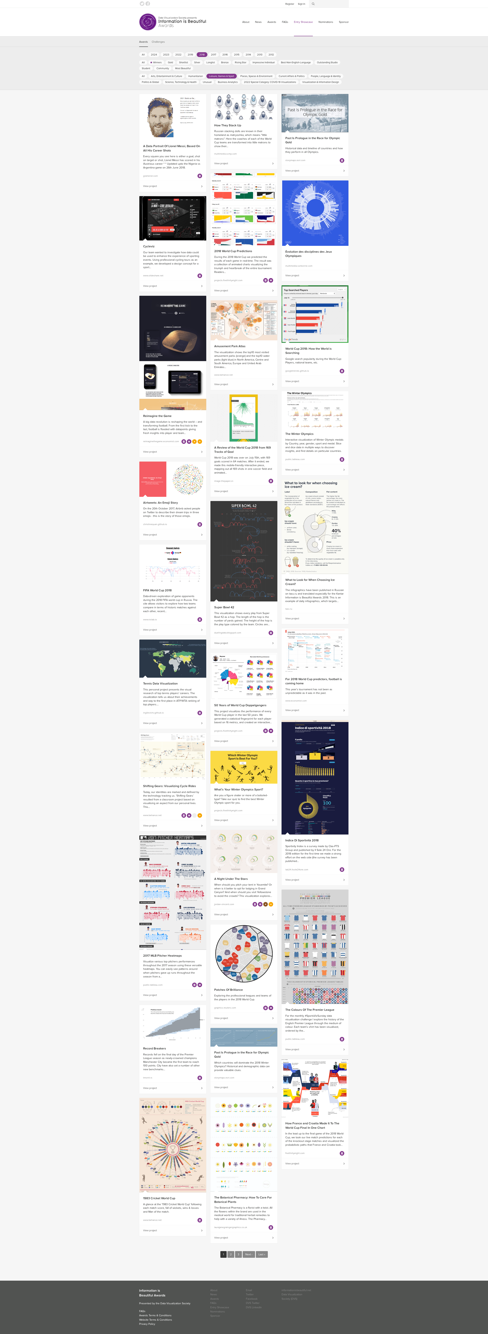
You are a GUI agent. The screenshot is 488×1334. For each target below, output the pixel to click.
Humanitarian (195, 76)
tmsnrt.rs (147, 1077)
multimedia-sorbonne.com (298, 266)
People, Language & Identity (326, 76)
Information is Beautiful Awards (173, 21)
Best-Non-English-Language (296, 62)
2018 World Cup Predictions (233, 251)
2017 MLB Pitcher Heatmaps (162, 956)
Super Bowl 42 (224, 607)
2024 (154, 54)
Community (163, 68)
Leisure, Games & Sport (221, 76)
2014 (248, 54)
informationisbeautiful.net (296, 1290)
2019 (190, 54)
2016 (225, 54)
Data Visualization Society (175, 1303)
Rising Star (240, 62)
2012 (271, 54)
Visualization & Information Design (320, 82)
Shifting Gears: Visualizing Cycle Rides (169, 786)
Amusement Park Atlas (230, 346)
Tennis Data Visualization (160, 683)
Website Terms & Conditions (155, 1319)
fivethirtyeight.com (295, 1153)
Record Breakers (154, 1048)
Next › (248, 1254)
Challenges (158, 41)
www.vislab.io (150, 619)
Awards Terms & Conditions (155, 1315)
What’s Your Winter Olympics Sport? (238, 789)
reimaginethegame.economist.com (161, 441)
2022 (178, 54)
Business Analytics (228, 82)
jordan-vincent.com (224, 904)
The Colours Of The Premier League (309, 1010)
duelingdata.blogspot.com (227, 632)
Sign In (301, 4)
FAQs (285, 22)
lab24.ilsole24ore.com (296, 869)
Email (249, 1290)
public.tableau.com (295, 459)
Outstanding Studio (327, 62)
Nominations (326, 22)
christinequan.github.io (155, 524)
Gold (170, 62)
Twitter (142, 3)
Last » (261, 1254)
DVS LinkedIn (254, 1307)
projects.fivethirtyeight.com (228, 280)
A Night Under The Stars (231, 879)
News (258, 22)
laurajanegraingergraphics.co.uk (230, 1227)
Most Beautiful (183, 68)
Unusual (207, 82)
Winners (157, 62)
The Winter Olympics (299, 434)
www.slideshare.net (153, 275)
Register (289, 4)
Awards (271, 22)
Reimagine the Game (157, 416)
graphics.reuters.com (225, 1007)
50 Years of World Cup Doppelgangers (240, 705)
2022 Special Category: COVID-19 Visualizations (270, 82)
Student (146, 68)
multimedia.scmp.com (225, 153)
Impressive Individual (264, 62)
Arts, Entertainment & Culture (166, 76)
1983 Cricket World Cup (159, 1198)
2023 (166, 54)
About (245, 22)
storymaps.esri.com (295, 160)
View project (150, 186)
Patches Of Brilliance (228, 990)
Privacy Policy (147, 1324)
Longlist (210, 62)
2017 (213, 54)
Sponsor (344, 22)
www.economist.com (296, 700)
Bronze (225, 62)
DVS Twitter (253, 1303)
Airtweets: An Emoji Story (160, 503)
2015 (236, 54)
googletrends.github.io (297, 371)
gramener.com (150, 176)
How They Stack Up (227, 125)
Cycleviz (149, 246)
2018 (202, 54)
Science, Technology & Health (181, 82)
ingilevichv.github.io (153, 712)
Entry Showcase (303, 22)
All (143, 54)
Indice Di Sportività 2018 (302, 840)
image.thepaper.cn (223, 481)
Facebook (147, 3)
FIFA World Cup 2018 (157, 590)
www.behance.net (223, 375)
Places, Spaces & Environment (256, 76)
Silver (197, 62)
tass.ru (288, 609)
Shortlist (183, 62)
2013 (259, 54)
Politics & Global (150, 82)
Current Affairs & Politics (292, 76)
